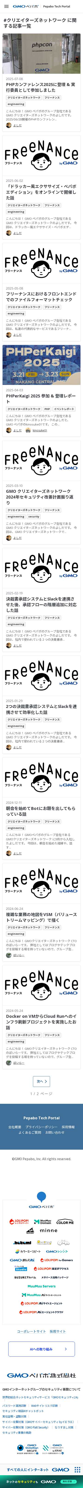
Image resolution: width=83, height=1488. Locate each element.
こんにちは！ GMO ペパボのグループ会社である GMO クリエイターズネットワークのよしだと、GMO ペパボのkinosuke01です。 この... (38, 420)
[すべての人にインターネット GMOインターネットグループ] (36, 1469)
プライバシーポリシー (41, 1127)
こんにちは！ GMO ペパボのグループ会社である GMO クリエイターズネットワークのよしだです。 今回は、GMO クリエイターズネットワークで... (41, 528)
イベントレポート (64, 409)
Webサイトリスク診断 (44, 1405)
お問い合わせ (55, 1132)
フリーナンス (52, 97)
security (33, 516)
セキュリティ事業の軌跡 (16, 1432)
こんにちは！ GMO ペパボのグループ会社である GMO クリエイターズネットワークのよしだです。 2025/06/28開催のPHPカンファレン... (39, 115)
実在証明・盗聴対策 (14, 1416)
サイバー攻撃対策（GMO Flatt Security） (26, 1427)
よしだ (17, 125)
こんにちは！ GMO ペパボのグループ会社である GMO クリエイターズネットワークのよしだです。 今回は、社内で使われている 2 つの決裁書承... (41, 635)
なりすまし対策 (64, 1427)
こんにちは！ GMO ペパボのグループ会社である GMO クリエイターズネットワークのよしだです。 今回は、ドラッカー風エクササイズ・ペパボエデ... (41, 223)
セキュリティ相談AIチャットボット (23, 1411)
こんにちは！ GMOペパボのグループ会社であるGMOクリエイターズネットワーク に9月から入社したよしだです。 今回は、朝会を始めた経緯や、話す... (40, 841)
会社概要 (14, 1127)
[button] (6, 6)
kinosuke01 (40, 430)
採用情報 (68, 1127)
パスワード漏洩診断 (14, 1405)
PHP (47, 409)
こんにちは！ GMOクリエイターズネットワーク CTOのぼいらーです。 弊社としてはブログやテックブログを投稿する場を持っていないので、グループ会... (41, 945)
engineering (16, 104)
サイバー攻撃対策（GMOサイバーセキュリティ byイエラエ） (38, 1422)
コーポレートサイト (31, 1331)
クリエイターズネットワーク (24, 97)
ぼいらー (18, 955)
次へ (40, 1081)
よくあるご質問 (29, 1132)
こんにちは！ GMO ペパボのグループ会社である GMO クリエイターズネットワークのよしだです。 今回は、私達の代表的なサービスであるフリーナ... (41, 324)
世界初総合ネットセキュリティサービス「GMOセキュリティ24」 (41, 1397)
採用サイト (58, 1331)
